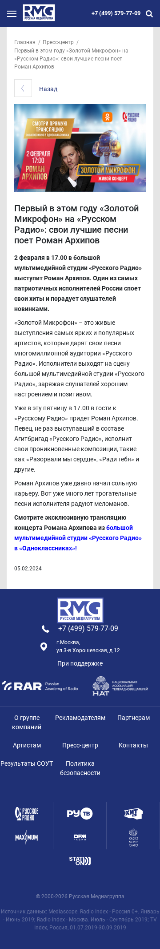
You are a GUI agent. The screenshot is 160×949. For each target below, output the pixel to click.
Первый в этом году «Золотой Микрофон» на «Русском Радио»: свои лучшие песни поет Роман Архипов (71, 59)
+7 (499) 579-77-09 (116, 13)
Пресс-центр (58, 42)
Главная (25, 42)
